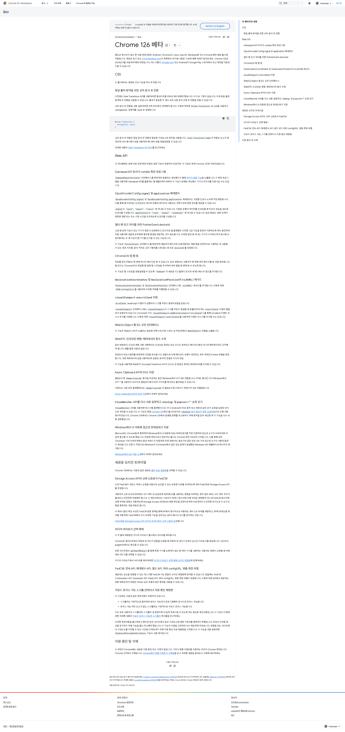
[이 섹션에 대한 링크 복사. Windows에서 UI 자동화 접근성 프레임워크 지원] (171, 427)
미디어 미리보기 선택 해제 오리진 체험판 (172, 560)
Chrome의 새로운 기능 (85, 3)
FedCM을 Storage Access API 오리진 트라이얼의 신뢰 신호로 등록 (146, 521)
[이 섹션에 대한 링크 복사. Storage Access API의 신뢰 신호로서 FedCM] (170, 478)
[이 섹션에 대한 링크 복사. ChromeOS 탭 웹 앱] (141, 256)
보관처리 (120, 711)
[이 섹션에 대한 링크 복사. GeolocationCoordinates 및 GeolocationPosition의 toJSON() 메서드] (204, 280)
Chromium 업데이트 (125, 702)
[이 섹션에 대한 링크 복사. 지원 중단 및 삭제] (141, 641)
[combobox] (291, 3)
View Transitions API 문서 (140, 147)
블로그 (68, 3)
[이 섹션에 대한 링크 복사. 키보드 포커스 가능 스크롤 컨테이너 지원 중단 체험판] (175, 590)
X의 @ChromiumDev (240, 702)
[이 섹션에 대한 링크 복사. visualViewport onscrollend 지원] (160, 297)
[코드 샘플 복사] (228, 118)
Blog (6, 11)
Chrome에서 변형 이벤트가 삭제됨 (158, 653)
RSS (232, 715)
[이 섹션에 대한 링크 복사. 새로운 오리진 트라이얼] (149, 462)
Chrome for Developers (124, 37)
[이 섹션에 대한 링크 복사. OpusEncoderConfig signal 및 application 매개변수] (182, 193)
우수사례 (57, 3)
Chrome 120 (158, 411)
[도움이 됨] (224, 37)
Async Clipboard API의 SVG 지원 (131, 394)
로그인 (339, 3)
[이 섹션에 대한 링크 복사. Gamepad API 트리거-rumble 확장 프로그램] (168, 172)
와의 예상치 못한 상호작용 (198, 411)
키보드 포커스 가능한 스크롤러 (147, 616)
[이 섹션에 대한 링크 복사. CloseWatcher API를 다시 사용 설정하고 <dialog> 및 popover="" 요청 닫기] (205, 402)
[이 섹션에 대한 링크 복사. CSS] (123, 74)
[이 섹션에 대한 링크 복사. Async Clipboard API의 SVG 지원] (156, 372)
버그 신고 (7, 702)
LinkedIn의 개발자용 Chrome (243, 711)
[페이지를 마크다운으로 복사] (175, 45)
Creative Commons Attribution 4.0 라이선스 (160, 677)
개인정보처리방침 (16, 726)
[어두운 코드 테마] (223, 118)
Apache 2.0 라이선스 (218, 677)
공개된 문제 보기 (9, 706)
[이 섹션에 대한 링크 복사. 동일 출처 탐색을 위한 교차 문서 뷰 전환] (161, 90)
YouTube (234, 706)
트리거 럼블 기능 (194, 178)
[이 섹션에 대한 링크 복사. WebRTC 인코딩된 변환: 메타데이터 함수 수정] (168, 339)
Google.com (167, 62)
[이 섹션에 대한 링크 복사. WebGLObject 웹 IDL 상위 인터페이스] (161, 325)
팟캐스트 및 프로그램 (125, 715)
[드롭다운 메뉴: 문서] (48, 3)
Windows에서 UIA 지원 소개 (128, 454)
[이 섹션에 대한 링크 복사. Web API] (130, 156)
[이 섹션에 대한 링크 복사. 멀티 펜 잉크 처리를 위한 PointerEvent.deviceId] (172, 225)
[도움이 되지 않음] (228, 37)
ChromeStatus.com (151, 58)
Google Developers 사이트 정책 (146, 680)
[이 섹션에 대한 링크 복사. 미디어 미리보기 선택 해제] (146, 529)
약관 (5, 726)
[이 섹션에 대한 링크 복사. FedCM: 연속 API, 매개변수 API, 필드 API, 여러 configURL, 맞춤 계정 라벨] (201, 568)
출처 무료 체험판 (158, 470)
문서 (43, 3)
